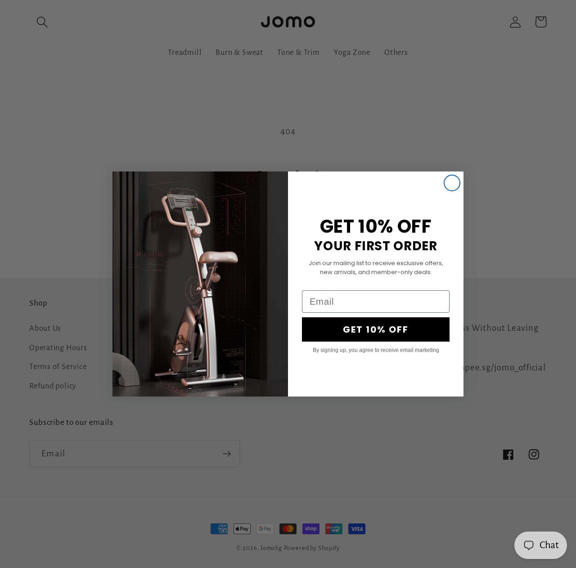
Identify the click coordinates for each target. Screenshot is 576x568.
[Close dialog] (452, 183)
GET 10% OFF (376, 329)
